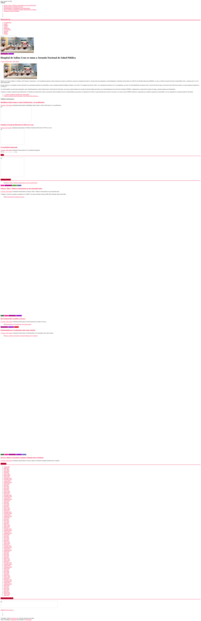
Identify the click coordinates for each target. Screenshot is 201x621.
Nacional (6, 31)
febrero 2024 (7, 509)
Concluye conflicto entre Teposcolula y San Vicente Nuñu (21, 96)
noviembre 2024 (8, 496)
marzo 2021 (7, 558)
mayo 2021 (6, 555)
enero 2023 (6, 527)
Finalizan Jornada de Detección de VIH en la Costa (17, 125)
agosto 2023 (7, 517)
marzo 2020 (7, 575)
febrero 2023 (7, 526)
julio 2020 (6, 569)
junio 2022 (6, 537)
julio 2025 (6, 485)
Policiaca (6, 25)
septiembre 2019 (8, 584)
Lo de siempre (7, 29)
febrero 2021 (7, 560)
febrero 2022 (7, 543)
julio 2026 (6, 468)
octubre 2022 (7, 531)
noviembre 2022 (8, 530)
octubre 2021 (7, 548)
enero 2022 (6, 544)
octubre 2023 (7, 514)
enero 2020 (6, 578)
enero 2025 (6, 493)
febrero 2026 (7, 475)
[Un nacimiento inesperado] (12, 144)
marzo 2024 (7, 507)
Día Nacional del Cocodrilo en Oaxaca (13, 6)
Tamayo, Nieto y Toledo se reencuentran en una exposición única (20, 5)
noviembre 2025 (8, 479)
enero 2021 (6, 561)
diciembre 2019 (7, 579)
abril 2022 (6, 540)
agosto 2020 (7, 568)
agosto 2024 (7, 500)
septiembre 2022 (8, 533)
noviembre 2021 (8, 547)
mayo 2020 (6, 572)
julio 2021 (6, 553)
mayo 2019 (6, 589)
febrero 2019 (7, 593)
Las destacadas (7, 22)
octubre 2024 (7, 498)
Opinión (6, 33)
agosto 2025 (7, 483)
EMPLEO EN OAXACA (7, 610)
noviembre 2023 (8, 513)
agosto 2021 (7, 551)
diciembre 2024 (7, 495)
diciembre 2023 (7, 512)
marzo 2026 (7, 474)
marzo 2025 (7, 490)
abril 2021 (6, 557)
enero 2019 (6, 595)
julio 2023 (6, 519)
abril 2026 (6, 472)
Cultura (5, 26)
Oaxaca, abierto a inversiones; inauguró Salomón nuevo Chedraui (20, 9)
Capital (5, 24)
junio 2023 (6, 520)
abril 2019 (6, 591)
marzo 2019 (7, 592)
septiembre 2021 (8, 550)
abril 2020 (6, 574)
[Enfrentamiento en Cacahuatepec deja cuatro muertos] (17, 324)
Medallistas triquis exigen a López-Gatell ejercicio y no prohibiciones (23, 102)
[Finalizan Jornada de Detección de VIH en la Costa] (16, 121)
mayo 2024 (6, 505)
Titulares (19, 185)
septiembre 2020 (8, 567)
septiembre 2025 (8, 482)
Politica (5, 32)
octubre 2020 (7, 565)
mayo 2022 (6, 538)
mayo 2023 (6, 522)
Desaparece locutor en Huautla (11, 11)
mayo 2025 (6, 488)
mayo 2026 (6, 471)
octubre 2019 (7, 582)
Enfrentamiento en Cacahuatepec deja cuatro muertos (17, 8)
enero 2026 (6, 476)
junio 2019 (6, 588)
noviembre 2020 (8, 564)
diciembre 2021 (7, 545)
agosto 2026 (7, 466)
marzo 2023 (7, 524)
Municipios (6, 28)
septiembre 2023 (8, 516)
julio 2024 (6, 502)
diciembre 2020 (7, 562)
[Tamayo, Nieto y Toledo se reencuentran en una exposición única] (20, 182)
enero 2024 (6, 510)
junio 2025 (6, 486)
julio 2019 (6, 586)
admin (17, 61)
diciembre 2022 (7, 529)
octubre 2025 (7, 481)
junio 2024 (6, 503)
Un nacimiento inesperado (9, 147)
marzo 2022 (7, 541)
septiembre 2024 (8, 499)
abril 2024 (6, 506)
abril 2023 (6, 523)
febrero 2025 (7, 492)
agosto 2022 (7, 534)
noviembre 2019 (8, 581)
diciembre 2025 (7, 478)
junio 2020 (6, 571)
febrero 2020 (7, 577)
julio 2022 (6, 536)
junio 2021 (6, 554)
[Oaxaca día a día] (100, 19)
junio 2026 (6, 469)
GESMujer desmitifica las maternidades (16, 94)
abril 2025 (6, 489)
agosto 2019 (7, 585)
